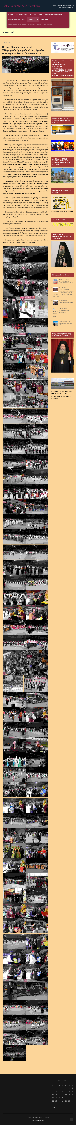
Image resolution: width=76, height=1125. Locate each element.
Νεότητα (33, 14)
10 (53, 1094)
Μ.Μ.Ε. (40, 14)
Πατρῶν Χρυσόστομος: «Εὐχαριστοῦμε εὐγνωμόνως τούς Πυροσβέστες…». (65, 323)
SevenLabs (41, 1120)
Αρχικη (10, 14)
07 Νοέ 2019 (7, 42)
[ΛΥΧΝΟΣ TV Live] (62, 226)
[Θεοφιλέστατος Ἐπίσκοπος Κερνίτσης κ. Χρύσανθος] (62, 372)
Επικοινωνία (48, 25)
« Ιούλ (53, 1107)
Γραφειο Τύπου (33, 19)
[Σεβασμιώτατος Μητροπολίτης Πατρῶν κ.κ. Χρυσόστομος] (62, 267)
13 (62, 1094)
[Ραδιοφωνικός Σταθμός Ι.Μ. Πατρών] (62, 202)
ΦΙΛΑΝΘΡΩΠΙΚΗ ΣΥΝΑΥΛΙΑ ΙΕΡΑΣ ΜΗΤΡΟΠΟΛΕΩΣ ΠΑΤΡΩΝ (66, 281)
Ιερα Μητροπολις (21, 14)
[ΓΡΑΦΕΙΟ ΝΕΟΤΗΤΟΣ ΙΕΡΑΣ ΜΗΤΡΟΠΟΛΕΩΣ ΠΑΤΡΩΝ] (62, 134)
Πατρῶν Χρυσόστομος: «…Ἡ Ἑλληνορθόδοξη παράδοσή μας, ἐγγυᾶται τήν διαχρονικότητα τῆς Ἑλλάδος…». (23, 50)
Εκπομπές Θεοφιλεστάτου (16, 19)
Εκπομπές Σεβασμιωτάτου (53, 14)
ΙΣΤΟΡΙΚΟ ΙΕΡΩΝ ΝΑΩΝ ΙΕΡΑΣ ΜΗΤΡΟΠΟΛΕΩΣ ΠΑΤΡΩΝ (24, 25)
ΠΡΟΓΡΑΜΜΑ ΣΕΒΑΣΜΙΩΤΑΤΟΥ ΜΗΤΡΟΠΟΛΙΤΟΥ (64, 310)
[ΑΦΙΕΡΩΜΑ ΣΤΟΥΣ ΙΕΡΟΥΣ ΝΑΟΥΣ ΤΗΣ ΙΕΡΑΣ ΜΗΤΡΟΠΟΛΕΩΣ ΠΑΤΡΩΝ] (62, 182)
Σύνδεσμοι (44, 19)
